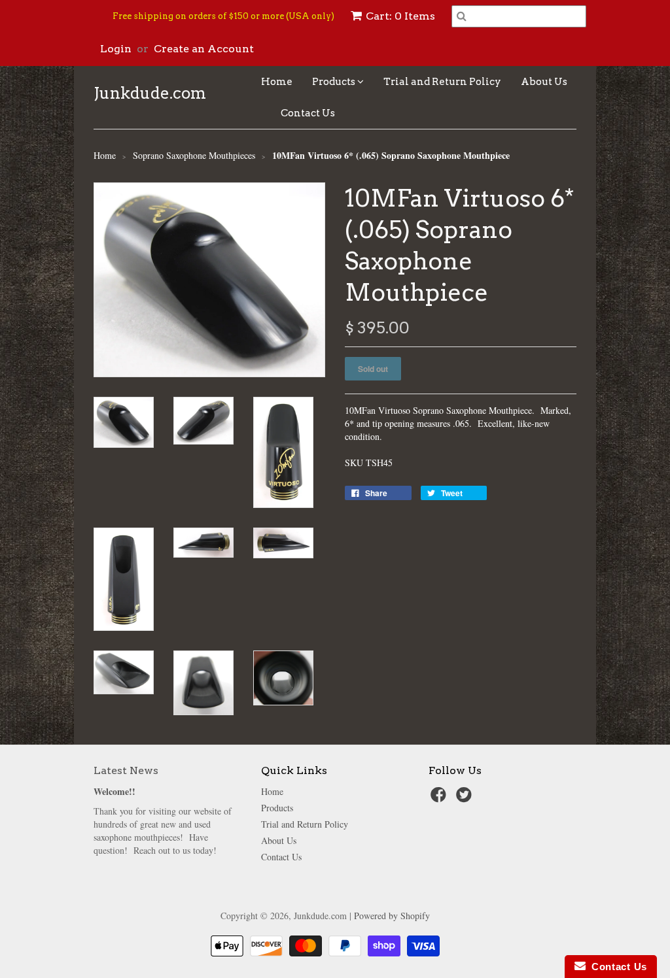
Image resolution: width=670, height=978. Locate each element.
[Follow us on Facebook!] (440, 798)
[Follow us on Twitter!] (466, 798)
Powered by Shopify (392, 915)
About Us (544, 82)
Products (334, 82)
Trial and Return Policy (442, 82)
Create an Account (204, 48)
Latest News (126, 770)
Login (116, 48)
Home (276, 82)
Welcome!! (114, 791)
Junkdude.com (150, 93)
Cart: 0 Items (400, 16)
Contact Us (308, 113)
